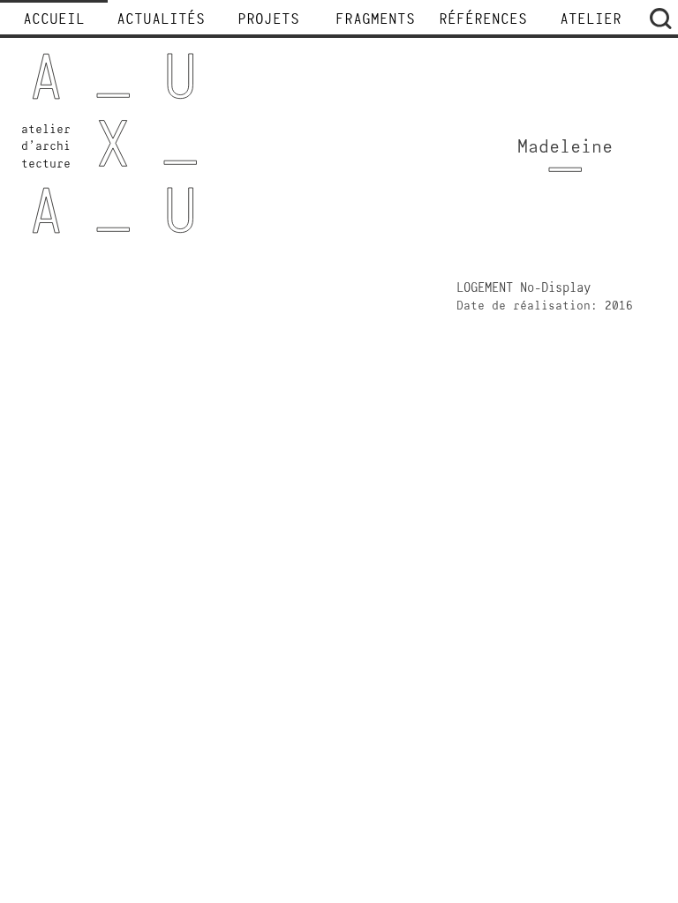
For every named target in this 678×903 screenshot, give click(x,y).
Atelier (591, 20)
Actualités (161, 20)
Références (483, 20)
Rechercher (660, 18)
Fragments (375, 20)
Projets (268, 20)
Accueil (54, 20)
